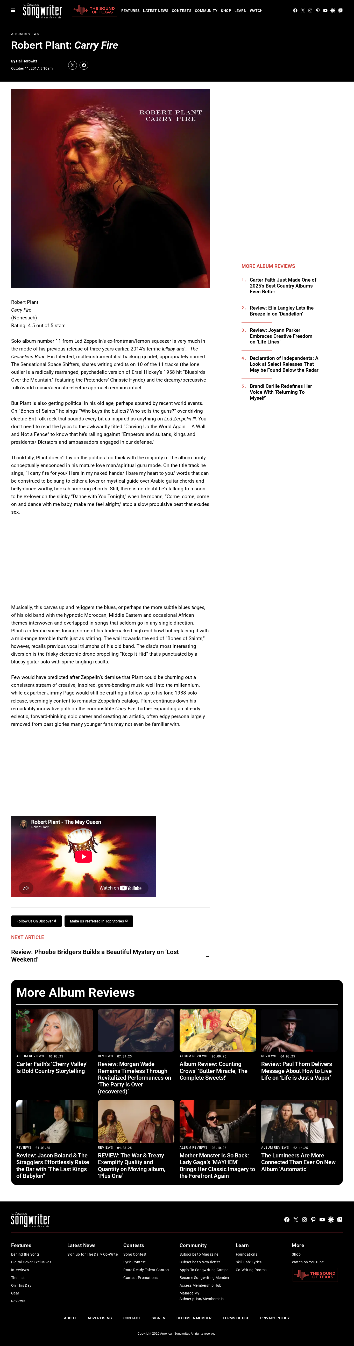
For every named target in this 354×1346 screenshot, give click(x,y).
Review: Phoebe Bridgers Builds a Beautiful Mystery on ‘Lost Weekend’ (95, 955)
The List (18, 1278)
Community (206, 11)
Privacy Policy (275, 1318)
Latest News (155, 11)
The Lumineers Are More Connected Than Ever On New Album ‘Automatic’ (298, 1162)
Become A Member (193, 1318)
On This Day (21, 1285)
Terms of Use (236, 1318)
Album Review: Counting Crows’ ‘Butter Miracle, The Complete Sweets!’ (213, 1071)
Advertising (100, 1318)
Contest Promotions (140, 1278)
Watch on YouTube (308, 1262)
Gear (15, 1293)
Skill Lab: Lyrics (249, 1262)
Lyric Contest (134, 1262)
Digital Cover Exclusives (31, 1262)
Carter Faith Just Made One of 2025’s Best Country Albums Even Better (283, 286)
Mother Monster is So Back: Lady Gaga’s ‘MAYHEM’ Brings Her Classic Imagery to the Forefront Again (217, 1165)
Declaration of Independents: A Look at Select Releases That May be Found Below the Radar (284, 364)
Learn (240, 11)
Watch (256, 11)
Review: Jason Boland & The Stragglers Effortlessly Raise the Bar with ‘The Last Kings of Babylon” (52, 1165)
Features (130, 11)
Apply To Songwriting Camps (204, 1270)
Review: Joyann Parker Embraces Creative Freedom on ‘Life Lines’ (281, 336)
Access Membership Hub (201, 1285)
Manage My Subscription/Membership (202, 1296)
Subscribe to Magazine (199, 1254)
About (70, 1318)
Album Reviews (25, 34)
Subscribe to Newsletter (200, 1262)
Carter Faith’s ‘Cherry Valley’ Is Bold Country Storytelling (52, 1067)
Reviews (105, 1056)
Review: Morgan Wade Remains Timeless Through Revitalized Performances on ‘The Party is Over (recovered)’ (134, 1078)
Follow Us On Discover (35, 921)
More (298, 1245)
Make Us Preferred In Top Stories (97, 921)
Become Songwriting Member (205, 1278)
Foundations (247, 1254)
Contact (132, 1318)
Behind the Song (25, 1254)
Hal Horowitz (26, 61)
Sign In (158, 1318)
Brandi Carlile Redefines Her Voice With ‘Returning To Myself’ (281, 392)
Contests (182, 11)
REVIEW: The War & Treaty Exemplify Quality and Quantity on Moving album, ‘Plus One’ (131, 1165)
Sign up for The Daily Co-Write (92, 1254)
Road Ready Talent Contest (146, 1270)
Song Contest (134, 1254)
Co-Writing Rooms (251, 1270)
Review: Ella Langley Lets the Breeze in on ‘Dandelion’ (282, 311)
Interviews (20, 1270)
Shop (226, 11)
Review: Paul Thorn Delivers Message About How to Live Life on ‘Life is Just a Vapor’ (296, 1071)
